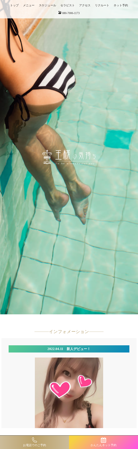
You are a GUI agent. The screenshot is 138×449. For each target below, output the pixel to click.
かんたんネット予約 (103, 445)
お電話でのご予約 (34, 445)
